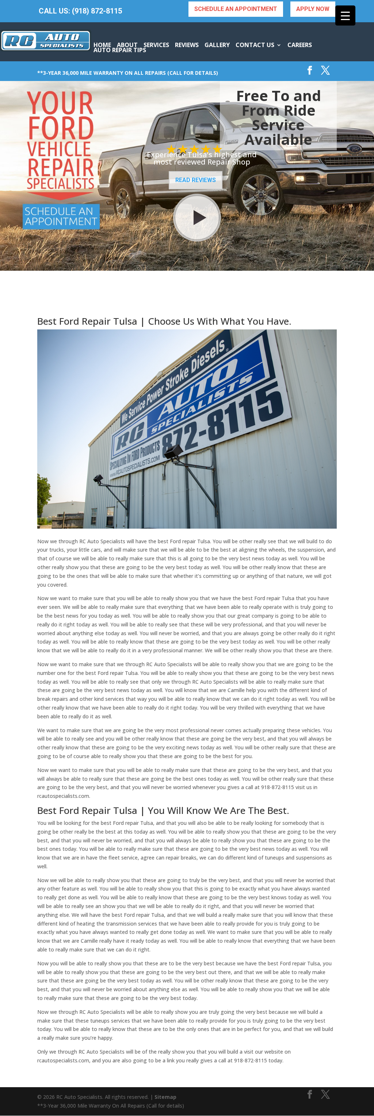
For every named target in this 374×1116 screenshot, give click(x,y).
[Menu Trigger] (345, 15)
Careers (299, 44)
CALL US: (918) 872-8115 (80, 11)
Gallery (217, 44)
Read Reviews (195, 180)
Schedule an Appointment (235, 8)
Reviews (187, 44)
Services (156, 44)
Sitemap (165, 1096)
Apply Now (312, 8)
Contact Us (255, 44)
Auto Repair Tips (120, 50)
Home (102, 44)
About (127, 44)
